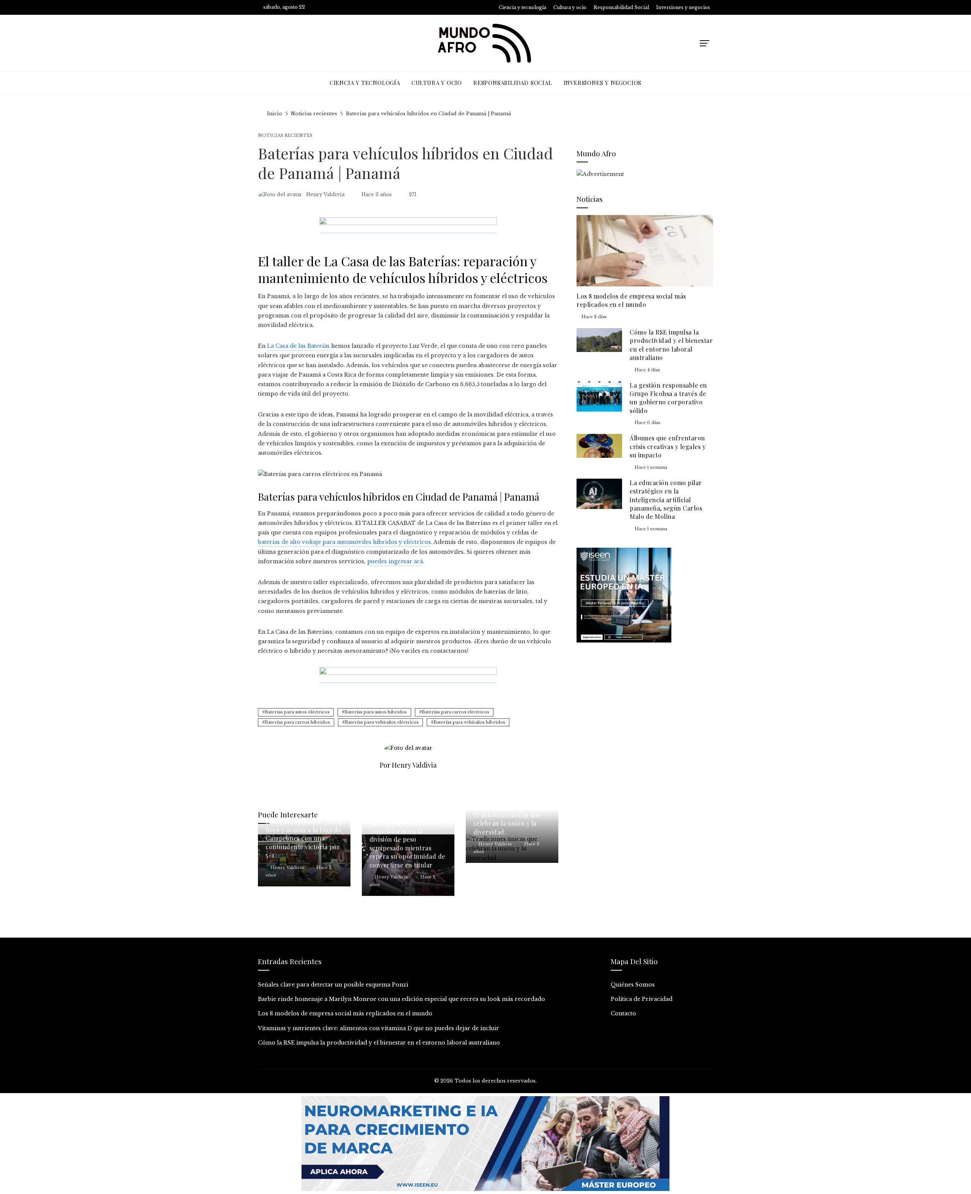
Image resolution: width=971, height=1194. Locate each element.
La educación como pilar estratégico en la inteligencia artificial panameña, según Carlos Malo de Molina (666, 500)
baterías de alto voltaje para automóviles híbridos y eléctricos (344, 542)
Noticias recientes (285, 136)
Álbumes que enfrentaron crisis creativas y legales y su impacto (667, 446)
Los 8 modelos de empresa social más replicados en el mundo (631, 300)
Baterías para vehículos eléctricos (382, 722)
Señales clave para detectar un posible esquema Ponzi (333, 984)
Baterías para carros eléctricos (455, 712)
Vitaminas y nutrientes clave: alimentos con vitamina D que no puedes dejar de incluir (378, 1028)
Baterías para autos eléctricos (297, 712)
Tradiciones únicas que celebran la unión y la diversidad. (506, 823)
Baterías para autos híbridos (375, 712)
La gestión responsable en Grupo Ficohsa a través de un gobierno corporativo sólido (668, 398)
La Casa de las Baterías (298, 345)
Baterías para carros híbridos (297, 722)
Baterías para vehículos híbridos (469, 722)
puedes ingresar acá (395, 561)
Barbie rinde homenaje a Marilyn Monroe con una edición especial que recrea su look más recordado (401, 999)
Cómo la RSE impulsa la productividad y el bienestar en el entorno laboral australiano (671, 344)
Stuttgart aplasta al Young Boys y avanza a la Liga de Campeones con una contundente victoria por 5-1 (304, 838)
